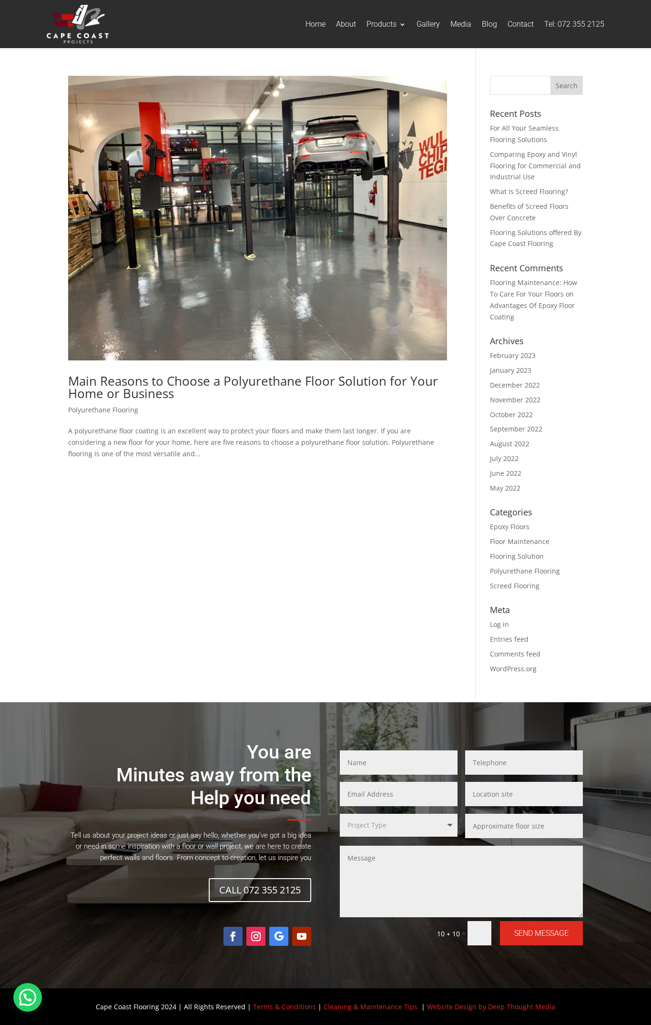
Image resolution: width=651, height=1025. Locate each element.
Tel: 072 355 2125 (574, 24)
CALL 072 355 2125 (260, 889)
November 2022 (515, 399)
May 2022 (505, 487)
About (346, 24)
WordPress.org (513, 668)
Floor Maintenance (519, 541)
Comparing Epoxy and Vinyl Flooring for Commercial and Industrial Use (535, 166)
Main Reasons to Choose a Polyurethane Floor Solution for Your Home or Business (253, 387)
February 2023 (513, 355)
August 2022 (509, 443)
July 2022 (504, 458)
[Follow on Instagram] (255, 936)
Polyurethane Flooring (103, 409)
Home (315, 24)
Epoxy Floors (509, 526)
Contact (521, 24)
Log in (499, 624)
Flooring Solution (517, 556)
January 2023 (510, 370)
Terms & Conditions (284, 1006)
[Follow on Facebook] (233, 936)
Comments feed (515, 653)
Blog (489, 24)
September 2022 (516, 428)
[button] (27, 997)
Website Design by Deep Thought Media (491, 1006)
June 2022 (505, 473)
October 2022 (511, 414)
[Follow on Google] (278, 936)
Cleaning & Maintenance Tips (370, 1006)
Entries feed (509, 639)
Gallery (428, 24)
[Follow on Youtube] (301, 936)
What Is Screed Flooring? (529, 191)
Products (381, 24)
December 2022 (515, 385)
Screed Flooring (514, 585)
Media (460, 24)
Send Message (541, 933)
